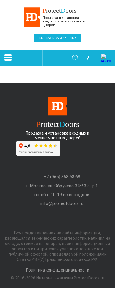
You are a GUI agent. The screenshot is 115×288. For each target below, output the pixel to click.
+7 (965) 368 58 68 (62, 177)
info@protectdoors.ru (61, 203)
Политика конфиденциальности (57, 270)
